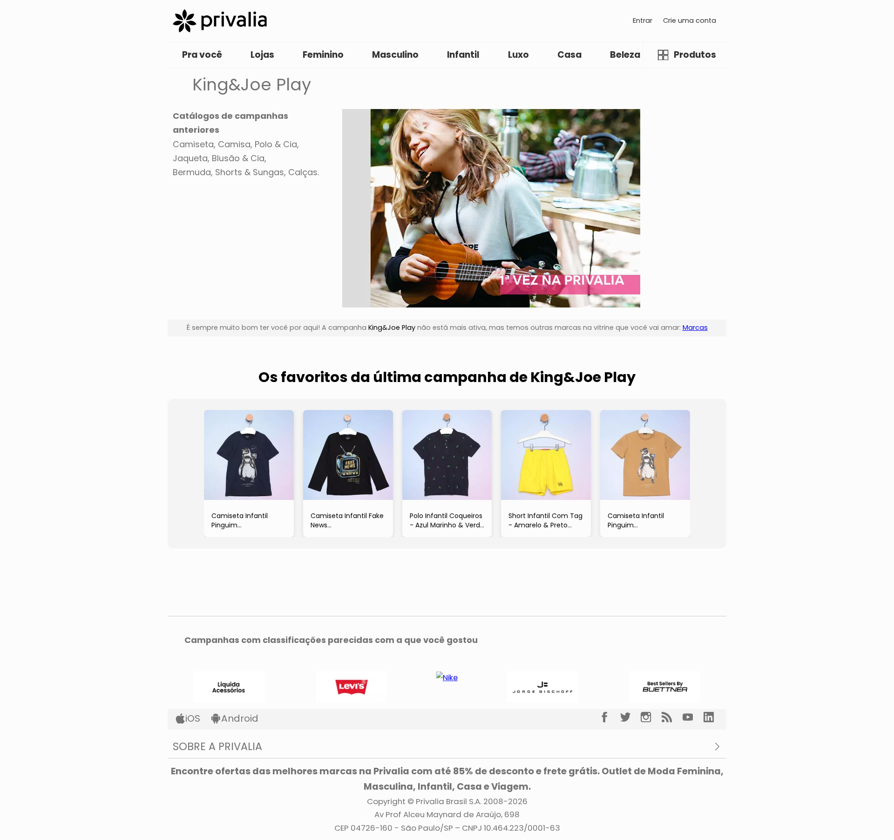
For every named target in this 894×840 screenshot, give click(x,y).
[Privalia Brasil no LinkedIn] (714, 717)
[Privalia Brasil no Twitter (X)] (630, 717)
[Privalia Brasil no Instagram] (651, 717)
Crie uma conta (689, 20)
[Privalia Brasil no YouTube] (693, 717)
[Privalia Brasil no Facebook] (609, 717)
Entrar (642, 20)
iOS (192, 718)
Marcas (695, 327)
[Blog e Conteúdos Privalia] (672, 717)
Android (239, 718)
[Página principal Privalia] (220, 20)
